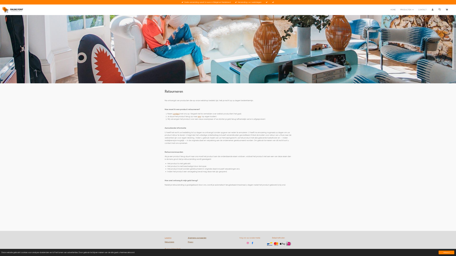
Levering (168, 238)
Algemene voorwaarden (197, 238)
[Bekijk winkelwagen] (446, 10)
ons (199, 116)
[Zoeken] (439, 9)
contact (176, 114)
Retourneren (169, 242)
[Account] (432, 10)
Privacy (190, 242)
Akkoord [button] (446, 252)
